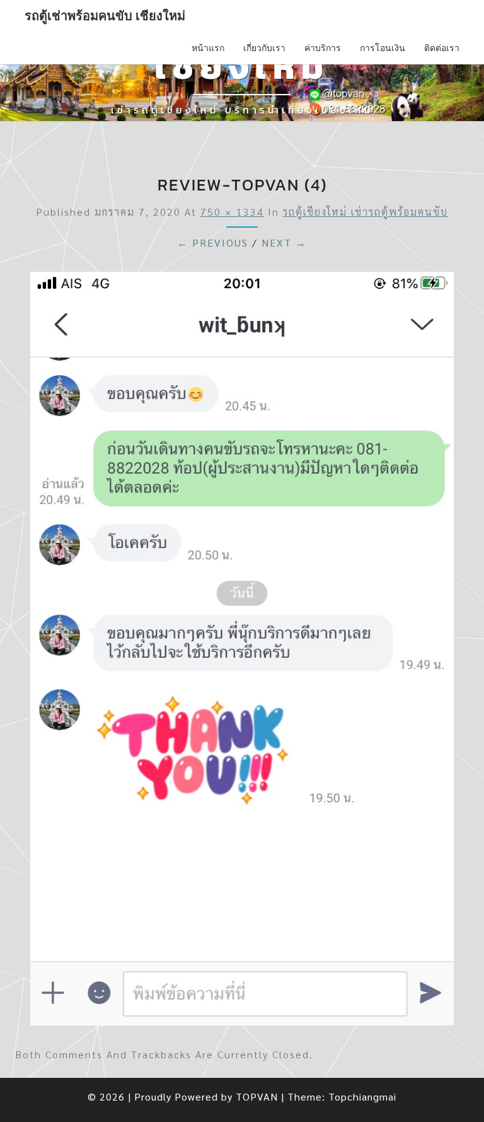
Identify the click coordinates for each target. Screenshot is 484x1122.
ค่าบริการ (322, 47)
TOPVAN (257, 1096)
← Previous (212, 242)
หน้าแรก (208, 47)
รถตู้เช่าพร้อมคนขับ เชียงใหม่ (105, 15)
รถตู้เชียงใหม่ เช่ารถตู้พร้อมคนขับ (365, 211)
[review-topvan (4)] (242, 651)
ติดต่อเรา (441, 47)
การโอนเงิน (382, 47)
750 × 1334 (232, 211)
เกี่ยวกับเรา (264, 47)
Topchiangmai (362, 1096)
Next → (284, 242)
